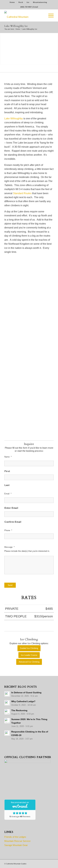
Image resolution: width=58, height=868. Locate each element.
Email (35, 7)
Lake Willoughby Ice (16, 26)
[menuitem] (12, 2)
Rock (20, 2)
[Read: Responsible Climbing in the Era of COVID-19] (7, 733)
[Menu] (49, 15)
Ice (28, 2)
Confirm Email (12, 522)
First (7, 471)
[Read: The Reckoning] (7, 712)
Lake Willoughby (13, 118)
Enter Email (11, 508)
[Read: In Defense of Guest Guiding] (7, 694)
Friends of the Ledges (15, 837)
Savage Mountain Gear (16, 845)
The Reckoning (19, 710)
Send (10, 585)
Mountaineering (40, 2)
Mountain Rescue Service (17, 841)
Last (7, 485)
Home (12, 2)
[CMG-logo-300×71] (24, 15)
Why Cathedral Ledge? (23, 701)
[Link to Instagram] (51, 863)
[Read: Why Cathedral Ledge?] (7, 703)
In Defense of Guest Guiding (26, 692)
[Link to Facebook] (46, 863)
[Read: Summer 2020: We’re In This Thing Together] (7, 720)
